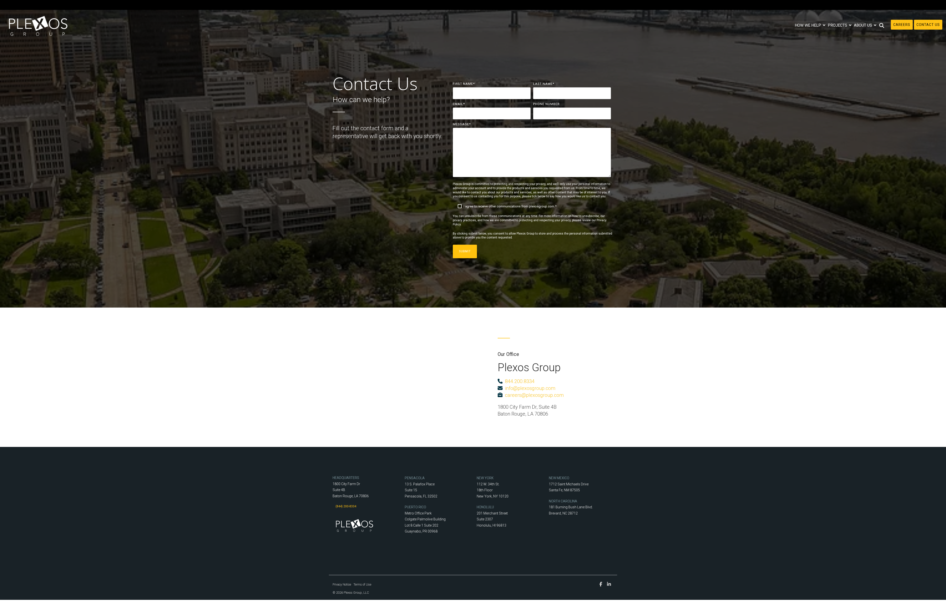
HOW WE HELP (808, 25)
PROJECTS (838, 25)
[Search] (882, 26)
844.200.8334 (520, 381)
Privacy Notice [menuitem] (342, 584)
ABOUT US (863, 25)
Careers (901, 25)
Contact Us (928, 25)
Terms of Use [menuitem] (362, 584)
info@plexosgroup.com (529, 388)
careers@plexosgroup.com (533, 395)
